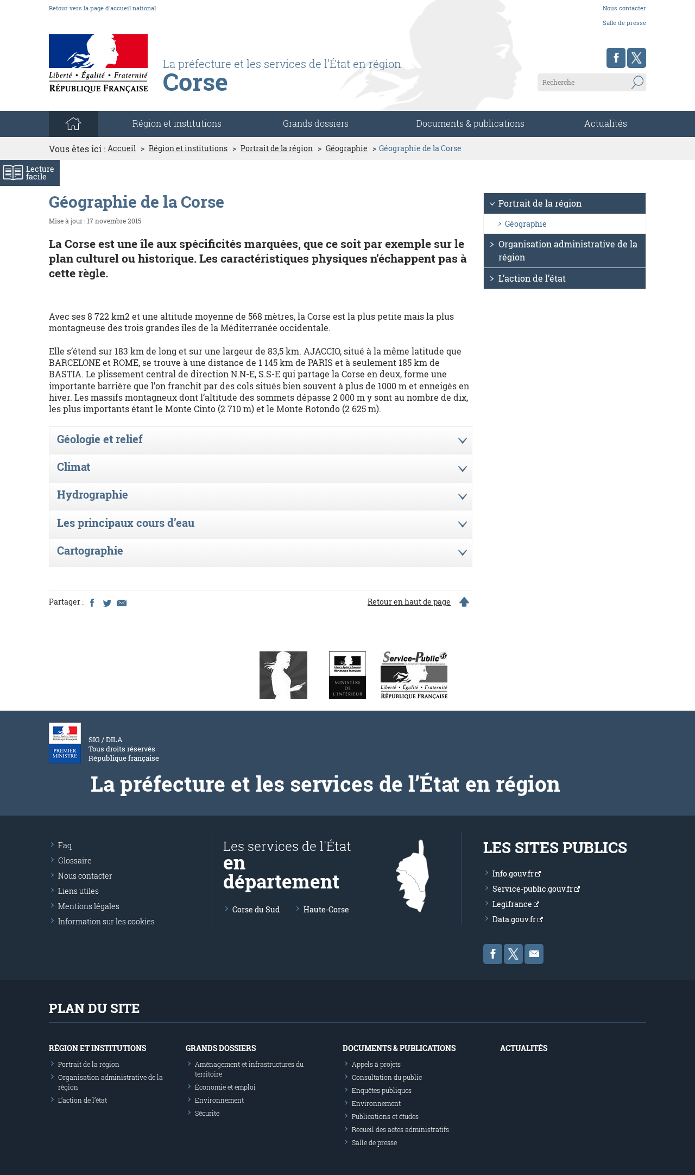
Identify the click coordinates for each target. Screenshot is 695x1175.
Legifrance (513, 904)
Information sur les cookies (106, 921)
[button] (260, 441)
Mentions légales (88, 906)
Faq (65, 845)
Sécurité (207, 1113)
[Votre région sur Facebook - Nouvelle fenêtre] (616, 58)
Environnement (219, 1100)
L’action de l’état (532, 278)
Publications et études (385, 1116)
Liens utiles (78, 891)
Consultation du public (387, 1077)
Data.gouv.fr (515, 919)
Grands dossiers (316, 123)
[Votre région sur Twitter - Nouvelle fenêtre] (636, 58)
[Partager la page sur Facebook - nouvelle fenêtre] (91, 602)
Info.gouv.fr (513, 873)
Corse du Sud (256, 909)
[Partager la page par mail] (121, 602)
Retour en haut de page (409, 602)
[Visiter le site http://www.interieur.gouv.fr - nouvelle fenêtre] (347, 674)
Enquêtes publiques (382, 1090)
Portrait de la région (277, 148)
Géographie (347, 148)
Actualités (605, 123)
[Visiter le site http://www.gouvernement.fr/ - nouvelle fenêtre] (283, 674)
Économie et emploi (225, 1087)
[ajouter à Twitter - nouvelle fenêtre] (106, 602)
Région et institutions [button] (177, 123)
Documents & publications (470, 123)
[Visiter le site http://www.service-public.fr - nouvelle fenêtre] (414, 674)
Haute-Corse (326, 909)
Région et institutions (188, 148)
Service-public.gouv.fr (533, 889)
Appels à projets (376, 1064)
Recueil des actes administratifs (400, 1129)
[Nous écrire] (534, 954)
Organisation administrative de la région (567, 250)
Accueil (122, 148)
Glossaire (75, 860)
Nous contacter (624, 8)
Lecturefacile (40, 173)
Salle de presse (624, 22)
